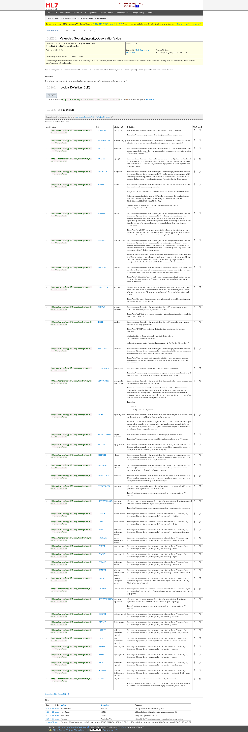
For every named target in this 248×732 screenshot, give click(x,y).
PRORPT (102, 663)
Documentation (122, 12)
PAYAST (102, 554)
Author (63, 705)
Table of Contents (59, 730)
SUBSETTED (103, 287)
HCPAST (102, 530)
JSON (75, 30)
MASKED (101, 213)
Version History (80, 730)
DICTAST (102, 589)
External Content (106, 12)
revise (57, 709)
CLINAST (102, 514)
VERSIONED (103, 349)
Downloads (152, 12)
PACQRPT (103, 638)
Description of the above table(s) (56, 694)
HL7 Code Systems (62, 12)
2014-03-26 (50, 722)
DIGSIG (101, 415)
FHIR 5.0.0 (122, 727)
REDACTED (102, 267)
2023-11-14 (50, 712)
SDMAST (102, 570)
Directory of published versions (188, 24)
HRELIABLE (102, 445)
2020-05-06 (50, 719)
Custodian (105, 705)
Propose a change (109, 730)
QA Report (69, 730)
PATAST (102, 546)
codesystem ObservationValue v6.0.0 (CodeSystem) (92, 117)
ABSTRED (102, 149)
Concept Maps (91, 12)
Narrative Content (53, 30)
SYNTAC (101, 307)
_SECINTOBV (150, 100)
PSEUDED (102, 240)
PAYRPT (102, 655)
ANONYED (102, 172)
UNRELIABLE (103, 476)
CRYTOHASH (103, 381)
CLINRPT (102, 614)
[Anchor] (123, 38)
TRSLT (100, 322)
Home (49, 12)
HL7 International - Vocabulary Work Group (72, 727)
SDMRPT (102, 671)
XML (66, 30)
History (92, 30)
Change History (138, 12)
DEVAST (102, 522)
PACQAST (103, 538)
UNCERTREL (103, 465)
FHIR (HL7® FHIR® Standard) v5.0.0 (106, 24)
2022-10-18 (50, 715)
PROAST (102, 562)
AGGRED (101, 159)
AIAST (101, 578)
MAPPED (101, 185)
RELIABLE (102, 455)
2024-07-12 (50, 709)
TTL (83, 30)
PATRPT (102, 647)
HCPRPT (102, 630)
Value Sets (77, 12)
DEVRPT (102, 622)
